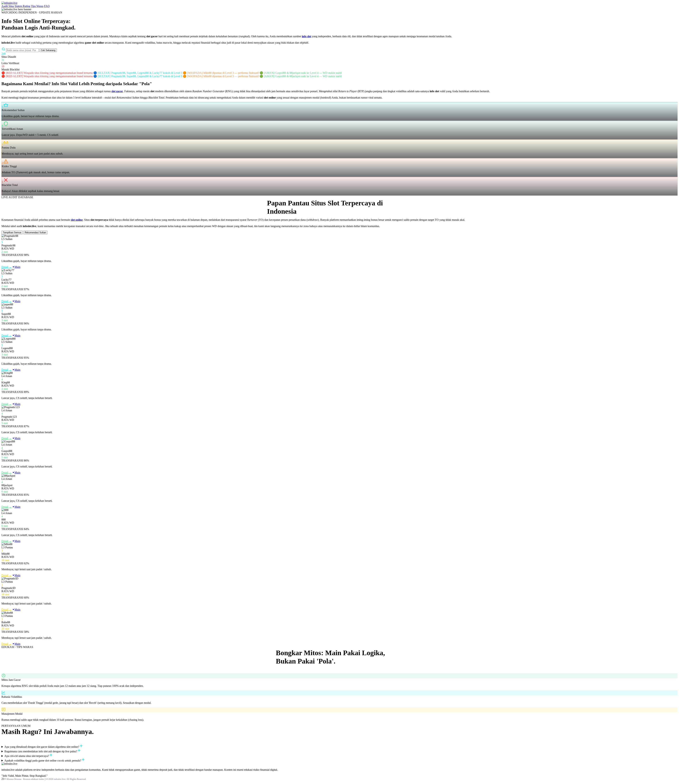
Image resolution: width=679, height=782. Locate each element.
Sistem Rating (22, 6)
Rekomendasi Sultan (35, 232)
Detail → (6, 266)
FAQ (47, 6)
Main (17, 266)
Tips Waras (37, 6)
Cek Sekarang (48, 50)
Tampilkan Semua (12, 232)
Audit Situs (7, 6)
